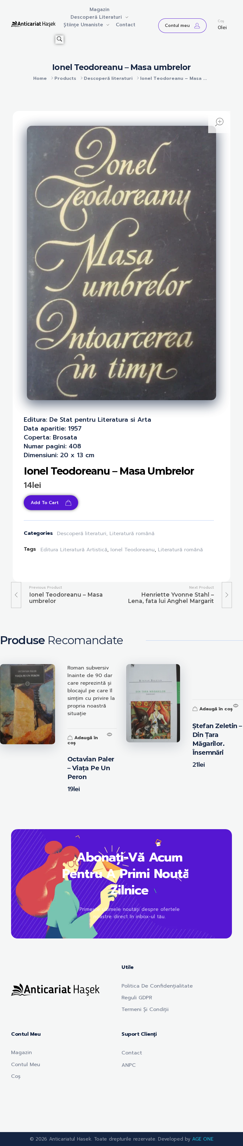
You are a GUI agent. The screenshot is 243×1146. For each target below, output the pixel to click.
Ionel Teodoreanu (132, 550)
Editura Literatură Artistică (73, 550)
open (219, 122)
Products (65, 78)
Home (40, 78)
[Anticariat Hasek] (33, 24)
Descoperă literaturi (108, 78)
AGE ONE (202, 1139)
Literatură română (131, 533)
